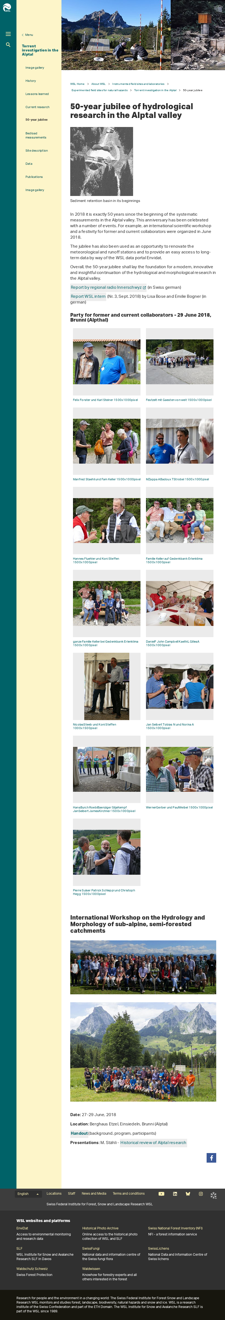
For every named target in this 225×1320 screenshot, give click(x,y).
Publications (34, 177)
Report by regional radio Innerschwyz (106, 288)
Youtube (161, 1194)
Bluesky (187, 1194)
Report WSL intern (88, 297)
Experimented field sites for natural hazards (100, 90)
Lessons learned (37, 94)
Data (29, 163)
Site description (37, 150)
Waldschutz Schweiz (32, 1269)
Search (8, 44)
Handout (79, 1134)
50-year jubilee (36, 120)
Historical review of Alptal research (153, 1143)
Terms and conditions (129, 1194)
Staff (71, 1194)
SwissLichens (158, 1249)
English (23, 1194)
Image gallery (35, 67)
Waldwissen (91, 1269)
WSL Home (77, 83)
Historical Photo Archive (100, 1228)
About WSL (98, 83)
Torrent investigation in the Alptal (40, 50)
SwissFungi (91, 1249)
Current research (37, 107)
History (31, 80)
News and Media (94, 1194)
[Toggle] (8, 34)
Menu (29, 35)
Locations (54, 1194)
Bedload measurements (36, 135)
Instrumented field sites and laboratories (138, 83)
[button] (211, 1158)
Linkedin (175, 1194)
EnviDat (22, 1228)
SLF (213, 1195)
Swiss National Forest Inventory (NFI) (175, 1228)
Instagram (200, 1194)
